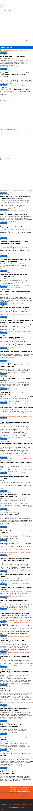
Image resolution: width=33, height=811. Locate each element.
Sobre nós (20, 789)
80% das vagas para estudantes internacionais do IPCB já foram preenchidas (16, 338)
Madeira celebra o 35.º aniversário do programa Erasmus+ (13, 57)
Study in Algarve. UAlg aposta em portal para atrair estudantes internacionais (16, 321)
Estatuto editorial (24, 787)
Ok (2, 809)
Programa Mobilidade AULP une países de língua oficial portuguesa (15, 260)
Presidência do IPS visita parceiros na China (16, 626)
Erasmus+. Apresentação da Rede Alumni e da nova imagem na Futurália (15, 242)
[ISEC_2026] (16, 113)
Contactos (13, 789)
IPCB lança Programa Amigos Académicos (15, 544)
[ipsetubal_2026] (16, 172)
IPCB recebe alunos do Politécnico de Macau (16, 407)
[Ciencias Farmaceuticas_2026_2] (16, 143)
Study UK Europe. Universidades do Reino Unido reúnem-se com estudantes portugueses (15, 74)
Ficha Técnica (13, 787)
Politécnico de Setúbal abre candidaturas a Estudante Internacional (16, 672)
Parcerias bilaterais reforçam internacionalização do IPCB (10, 513)
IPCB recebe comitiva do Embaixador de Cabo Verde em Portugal (15, 709)
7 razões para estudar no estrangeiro (13, 214)
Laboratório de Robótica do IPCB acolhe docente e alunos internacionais (14, 559)
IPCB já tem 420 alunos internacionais (14, 600)
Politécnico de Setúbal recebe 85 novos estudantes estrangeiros (14, 725)
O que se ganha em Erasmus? (11, 227)
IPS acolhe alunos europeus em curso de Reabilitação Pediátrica (15, 495)
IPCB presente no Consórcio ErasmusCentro (16, 351)
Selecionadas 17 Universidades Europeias (15, 613)
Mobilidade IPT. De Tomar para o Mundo (14, 89)
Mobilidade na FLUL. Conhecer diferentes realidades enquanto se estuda (15, 197)
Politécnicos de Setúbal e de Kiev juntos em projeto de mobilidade (16, 772)
